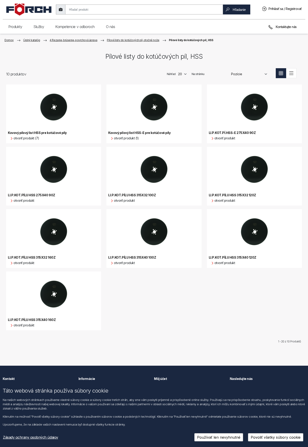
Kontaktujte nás (286, 27)
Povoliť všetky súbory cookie (276, 437)
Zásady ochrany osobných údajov (30, 437)
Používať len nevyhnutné (218, 437)
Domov (9, 40)
